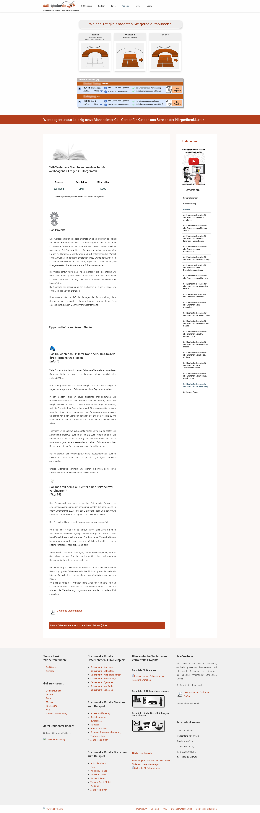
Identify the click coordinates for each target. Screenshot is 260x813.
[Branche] (149, 680)
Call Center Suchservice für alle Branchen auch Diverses (195, 277)
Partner (101, 6)
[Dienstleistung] (149, 726)
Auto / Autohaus (98, 763)
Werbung (94, 786)
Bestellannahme (98, 717)
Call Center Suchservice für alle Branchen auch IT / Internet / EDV (195, 334)
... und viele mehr (98, 790)
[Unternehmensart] (149, 701)
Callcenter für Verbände (101, 686)
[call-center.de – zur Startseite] (60, 4)
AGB (48, 709)
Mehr (138, 6)
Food (92, 767)
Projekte (125, 6)
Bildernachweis (142, 753)
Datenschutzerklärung (56, 713)
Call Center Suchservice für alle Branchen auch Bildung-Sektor (195, 228)
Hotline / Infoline (98, 728)
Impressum (51, 706)
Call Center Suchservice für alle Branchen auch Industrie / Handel (196, 323)
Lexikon (49, 694)
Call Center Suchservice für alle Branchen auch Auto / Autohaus (195, 217)
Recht (48, 698)
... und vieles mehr (99, 740)
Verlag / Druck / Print (100, 782)
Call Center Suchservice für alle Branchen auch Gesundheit (195, 304)
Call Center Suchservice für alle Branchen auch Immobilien (196, 314)
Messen (49, 702)
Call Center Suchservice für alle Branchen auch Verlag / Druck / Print (195, 375)
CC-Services (86, 6)
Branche (186, 209)
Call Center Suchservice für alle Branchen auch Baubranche (195, 249)
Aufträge (50, 671)
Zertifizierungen (53, 690)
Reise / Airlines (97, 778)
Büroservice (96, 721)
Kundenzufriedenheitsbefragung (105, 732)
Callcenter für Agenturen (101, 682)
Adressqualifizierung (100, 713)
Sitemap (155, 809)
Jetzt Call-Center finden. (69, 610)
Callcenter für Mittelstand (102, 671)
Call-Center (51, 667)
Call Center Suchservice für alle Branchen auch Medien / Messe (195, 344)
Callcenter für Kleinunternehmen (105, 675)
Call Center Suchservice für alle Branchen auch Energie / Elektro (195, 286)
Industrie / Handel (99, 771)
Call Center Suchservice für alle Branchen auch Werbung (195, 385)
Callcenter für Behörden (101, 690)
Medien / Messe (98, 774)
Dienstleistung (189, 204)
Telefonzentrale (97, 736)
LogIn (149, 6)
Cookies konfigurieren (206, 809)
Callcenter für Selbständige (103, 678)
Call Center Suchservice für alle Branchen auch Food (195, 295)
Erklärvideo (189, 141)
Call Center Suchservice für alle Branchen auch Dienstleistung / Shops (195, 267)
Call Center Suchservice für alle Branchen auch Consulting (196, 258)
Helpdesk (94, 724)
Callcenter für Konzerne (101, 667)
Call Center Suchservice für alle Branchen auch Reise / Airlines (195, 355)
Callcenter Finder (190, 392)
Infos (113, 6)
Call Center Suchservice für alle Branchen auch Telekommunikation (195, 365)
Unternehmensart (190, 198)
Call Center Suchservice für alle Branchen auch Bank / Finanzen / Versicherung (195, 238)
